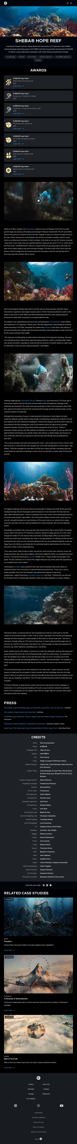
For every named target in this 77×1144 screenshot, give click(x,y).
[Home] (38, 1078)
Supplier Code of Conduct (38, 1132)
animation (47, 327)
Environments (32, 57)
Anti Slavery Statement (38, 1117)
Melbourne (46, 1094)
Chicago (31, 1094)
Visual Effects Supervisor (63, 57)
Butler (44, 401)
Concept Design (10, 57)
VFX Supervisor (55, 322)
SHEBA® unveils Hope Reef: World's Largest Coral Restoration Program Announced (33, 717)
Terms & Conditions (38, 1127)
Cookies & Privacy (38, 1122)
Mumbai (46, 1089)
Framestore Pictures (28, 401)
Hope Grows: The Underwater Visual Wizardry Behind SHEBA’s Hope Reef (30, 728)
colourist (32, 557)
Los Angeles (30, 1099)
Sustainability (39, 1113)
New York (46, 1084)
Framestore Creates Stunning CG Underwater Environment (24, 724)
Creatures (38, 60)
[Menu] (68, 3)
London (30, 1084)
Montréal (31, 1089)
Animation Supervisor (46, 57)
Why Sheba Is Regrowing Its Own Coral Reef (19, 712)
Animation (22, 57)
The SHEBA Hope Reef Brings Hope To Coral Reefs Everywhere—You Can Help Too (33, 708)
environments (30, 229)
